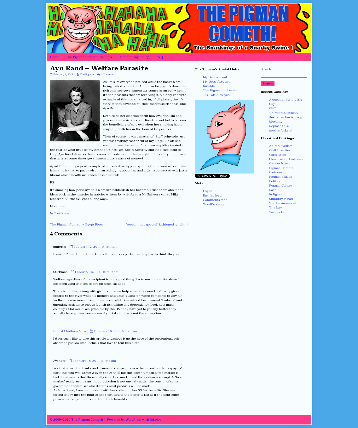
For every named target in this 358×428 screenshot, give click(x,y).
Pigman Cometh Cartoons (281, 170)
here (61, 206)
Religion (275, 194)
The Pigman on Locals (220, 90)
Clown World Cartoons (286, 159)
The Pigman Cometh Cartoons (89, 57)
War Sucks (276, 212)
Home (54, 57)
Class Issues (61, 213)
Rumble (209, 86)
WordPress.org (213, 204)
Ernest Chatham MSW (70, 331)
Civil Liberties (279, 150)
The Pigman (87, 74)
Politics (275, 181)
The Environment (282, 203)
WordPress (133, 419)
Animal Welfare (281, 145)
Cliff (272, 108)
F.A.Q (159, 57)
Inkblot (155, 419)
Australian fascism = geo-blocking (288, 119)
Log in (207, 191)
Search (266, 69)
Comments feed (215, 200)
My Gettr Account (216, 81)
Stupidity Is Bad (281, 198)
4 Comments (108, 74)
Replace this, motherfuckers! (280, 128)
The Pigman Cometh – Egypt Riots (76, 224)
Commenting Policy (134, 57)
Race (272, 190)
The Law (275, 207)
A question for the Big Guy (285, 102)
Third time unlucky (283, 113)
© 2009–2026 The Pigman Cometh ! (77, 419)
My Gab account (215, 77)
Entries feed (212, 195)
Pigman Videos (280, 176)
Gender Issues (279, 163)
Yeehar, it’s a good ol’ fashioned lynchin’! (157, 224)
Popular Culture (280, 185)
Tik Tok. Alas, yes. (216, 95)
